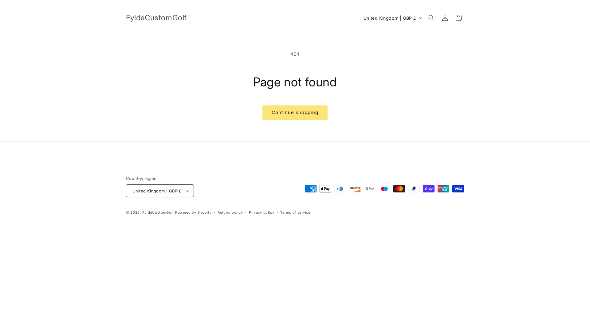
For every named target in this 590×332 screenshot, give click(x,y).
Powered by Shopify (193, 212)
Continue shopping (295, 112)
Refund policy (230, 212)
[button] (431, 18)
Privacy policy (261, 212)
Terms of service (295, 212)
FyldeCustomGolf (158, 212)
